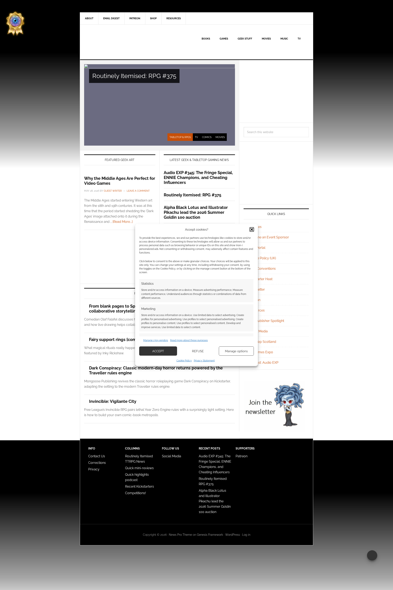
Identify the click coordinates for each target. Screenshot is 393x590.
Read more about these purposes (189, 340)
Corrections (97, 463)
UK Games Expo (260, 352)
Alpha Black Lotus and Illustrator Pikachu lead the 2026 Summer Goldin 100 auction (196, 212)
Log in (246, 534)
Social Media (258, 331)
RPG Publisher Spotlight (266, 321)
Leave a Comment (138, 190)
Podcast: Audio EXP (263, 363)
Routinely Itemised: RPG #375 (134, 75)
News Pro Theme (180, 534)
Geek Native (114, 42)
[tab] (180, 137)
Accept (158, 351)
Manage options (236, 351)
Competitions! (135, 493)
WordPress (232, 534)
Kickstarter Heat (260, 279)
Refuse (198, 351)
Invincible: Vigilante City (112, 401)
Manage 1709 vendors (155, 340)
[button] (252, 229)
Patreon (241, 456)
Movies (220, 137)
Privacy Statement (204, 360)
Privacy (93, 469)
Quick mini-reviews (139, 468)
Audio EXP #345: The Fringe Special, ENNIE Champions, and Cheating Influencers (198, 177)
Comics (206, 137)
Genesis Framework (210, 534)
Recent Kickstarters (140, 486)
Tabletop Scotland (262, 342)
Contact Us (96, 456)
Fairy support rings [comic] (115, 339)
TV (196, 137)
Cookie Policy (184, 360)
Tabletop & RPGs (180, 137)
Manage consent (372, 555)
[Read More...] (123, 222)
